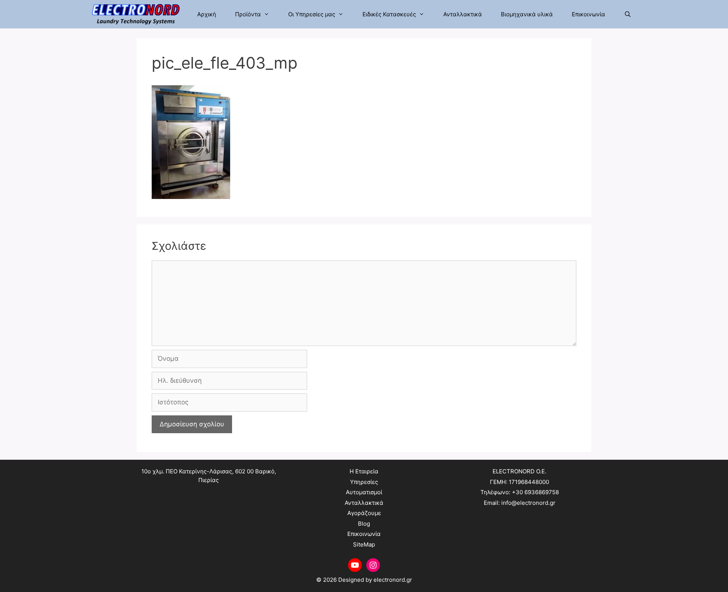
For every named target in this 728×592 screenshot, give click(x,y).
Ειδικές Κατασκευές (389, 14)
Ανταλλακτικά (462, 14)
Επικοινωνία (588, 14)
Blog (364, 523)
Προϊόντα (248, 14)
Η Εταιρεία (364, 471)
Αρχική (206, 14)
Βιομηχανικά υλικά (527, 14)
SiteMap (364, 544)
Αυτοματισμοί (364, 492)
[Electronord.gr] (137, 14)
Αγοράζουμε (364, 513)
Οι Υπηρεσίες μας (311, 14)
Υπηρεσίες (364, 482)
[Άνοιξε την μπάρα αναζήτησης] (628, 14)
